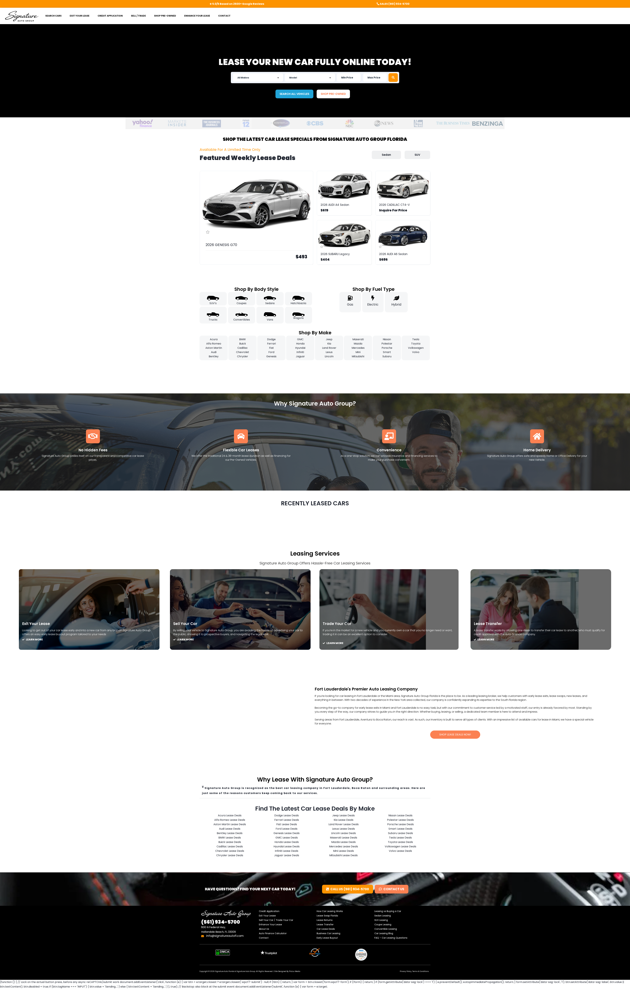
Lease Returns (325, 920)
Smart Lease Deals (400, 829)
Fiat (271, 348)
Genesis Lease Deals (286, 833)
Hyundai (300, 348)
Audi (213, 352)
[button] (294, 94)
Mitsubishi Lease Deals (343, 855)
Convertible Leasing (385, 929)
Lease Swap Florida (327, 915)
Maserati (358, 339)
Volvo (415, 352)
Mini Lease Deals (343, 851)
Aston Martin (213, 348)
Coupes (241, 303)
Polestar (386, 343)
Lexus (329, 352)
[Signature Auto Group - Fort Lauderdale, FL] (21, 16)
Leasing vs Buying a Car (387, 911)
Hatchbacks (298, 303)
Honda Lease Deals (286, 842)
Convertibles (241, 320)
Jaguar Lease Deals (286, 855)
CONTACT (224, 15)
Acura (214, 339)
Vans (270, 320)
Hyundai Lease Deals (286, 846)
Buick (242, 343)
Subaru (386, 356)
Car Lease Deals (326, 929)
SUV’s (213, 303)
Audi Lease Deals (229, 829)
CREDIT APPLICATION (110, 15)
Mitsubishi (358, 356)
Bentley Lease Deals (229, 833)
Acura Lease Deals (230, 815)
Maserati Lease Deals (343, 837)
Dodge (271, 339)
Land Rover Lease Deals (343, 824)
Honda (300, 343)
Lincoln (329, 356)
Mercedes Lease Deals (343, 846)
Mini (358, 352)
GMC (300, 339)
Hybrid (396, 304)
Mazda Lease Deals (343, 842)
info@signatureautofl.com (224, 936)
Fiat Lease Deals (286, 824)
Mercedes (358, 348)
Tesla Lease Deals (400, 837)
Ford (271, 352)
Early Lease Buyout (327, 937)
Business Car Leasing (328, 933)
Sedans (270, 303)
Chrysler (242, 356)
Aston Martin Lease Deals (229, 824)
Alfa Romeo (213, 343)
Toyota (415, 343)
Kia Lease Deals (343, 820)
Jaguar (300, 356)
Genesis (271, 356)
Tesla (415, 339)
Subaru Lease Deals (400, 833)
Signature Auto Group (245, 971)
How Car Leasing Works (330, 911)
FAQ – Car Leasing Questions (390, 937)
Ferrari (271, 343)
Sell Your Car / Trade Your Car (276, 920)
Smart (387, 352)
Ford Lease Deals (286, 829)
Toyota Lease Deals (400, 842)
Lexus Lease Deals (343, 829)
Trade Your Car (337, 623)
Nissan (387, 339)
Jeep (329, 339)
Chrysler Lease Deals (229, 855)
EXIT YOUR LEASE (79, 15)
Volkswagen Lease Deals (400, 846)
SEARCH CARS (53, 15)
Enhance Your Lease (270, 924)
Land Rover (329, 348)
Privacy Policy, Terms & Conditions (414, 971)
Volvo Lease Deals (400, 851)
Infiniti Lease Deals (286, 851)
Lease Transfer (488, 623)
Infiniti (300, 352)
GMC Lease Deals (286, 837)
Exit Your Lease (36, 623)
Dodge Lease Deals (286, 815)
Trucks (213, 320)
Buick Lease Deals (229, 842)
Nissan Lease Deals (400, 815)
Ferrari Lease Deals (286, 820)
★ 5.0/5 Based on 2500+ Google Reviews (237, 4)
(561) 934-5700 (220, 921)
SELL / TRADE (138, 15)
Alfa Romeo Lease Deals (229, 820)
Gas (350, 304)
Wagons (298, 318)
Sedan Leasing (382, 915)
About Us (264, 929)
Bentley (214, 356)
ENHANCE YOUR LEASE (197, 15)
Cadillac (242, 348)
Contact (264, 937)
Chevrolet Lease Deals (229, 851)
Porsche (387, 348)
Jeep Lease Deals (343, 815)
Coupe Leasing (382, 924)
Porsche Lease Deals (400, 824)
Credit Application (269, 911)
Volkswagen (416, 348)
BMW (242, 339)
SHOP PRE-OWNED (165, 15)
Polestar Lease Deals (400, 820)
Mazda (358, 343)
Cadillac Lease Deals (230, 846)
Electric (372, 304)
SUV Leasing (381, 920)
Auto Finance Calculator (273, 933)
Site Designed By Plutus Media (287, 971)
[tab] (315, 790)
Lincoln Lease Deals (343, 833)
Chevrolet (242, 352)
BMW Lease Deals (229, 837)
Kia (329, 343)
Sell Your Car (185, 623)
